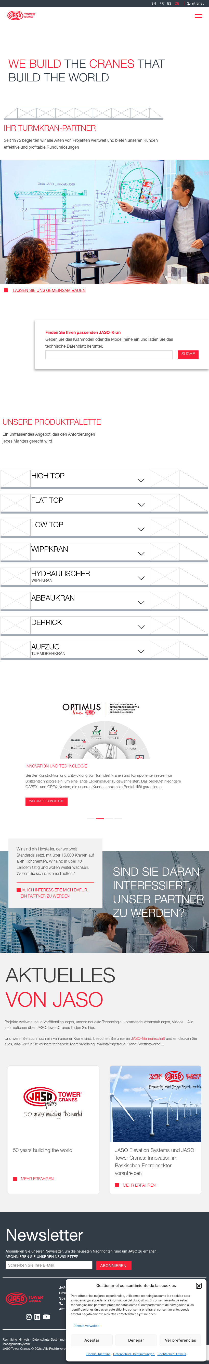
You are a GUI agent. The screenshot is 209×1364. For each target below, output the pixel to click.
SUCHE (188, 354)
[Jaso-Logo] (25, 1298)
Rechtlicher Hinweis (172, 1354)
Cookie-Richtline (98, 1354)
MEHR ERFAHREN (37, 1179)
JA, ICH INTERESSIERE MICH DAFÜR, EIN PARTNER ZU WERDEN (54, 894)
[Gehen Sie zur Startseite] (21, 15)
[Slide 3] (109, 819)
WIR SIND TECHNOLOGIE (46, 801)
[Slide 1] (91, 819)
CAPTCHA (16, 1265)
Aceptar (91, 1340)
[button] (198, 1285)
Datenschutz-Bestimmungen (134, 1354)
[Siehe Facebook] (46, 1317)
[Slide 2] (100, 819)
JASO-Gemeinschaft (148, 1039)
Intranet (197, 3)
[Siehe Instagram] (29, 1317)
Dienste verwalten (86, 1326)
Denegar (136, 1340)
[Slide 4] (118, 819)
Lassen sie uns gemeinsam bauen (49, 291)
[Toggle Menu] (200, 15)
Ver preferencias (180, 1340)
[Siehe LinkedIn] (37, 1317)
